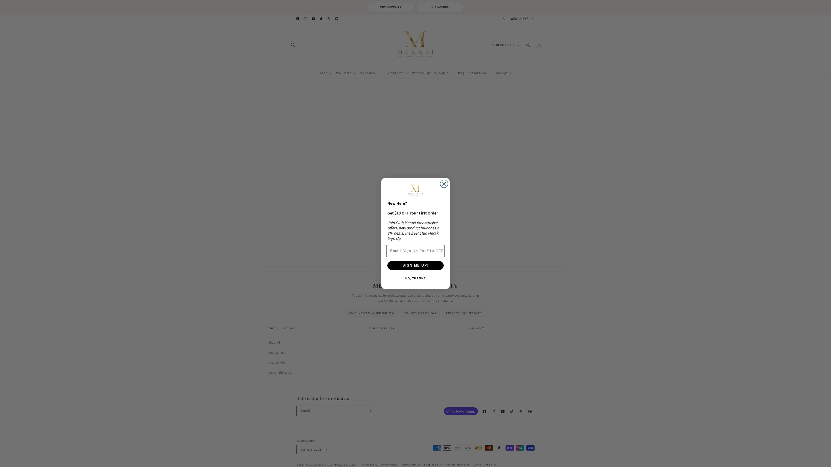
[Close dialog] (444, 184)
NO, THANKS (415, 278)
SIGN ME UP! (416, 265)
